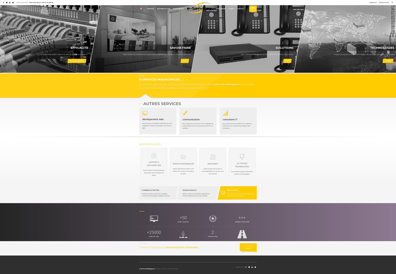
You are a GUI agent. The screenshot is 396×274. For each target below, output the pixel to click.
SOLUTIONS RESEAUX (77, 61)
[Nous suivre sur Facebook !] (246, 267)
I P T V (185, 61)
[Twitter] (6, 2)
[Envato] (12, 2)
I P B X (287, 61)
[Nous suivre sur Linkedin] (252, 267)
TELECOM (388, 61)
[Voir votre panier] (141, 9)
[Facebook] (3, 2)
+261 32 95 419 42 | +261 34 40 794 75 (41, 2)
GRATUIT (253, 9)
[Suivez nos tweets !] (249, 267)
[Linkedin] (9, 2)
